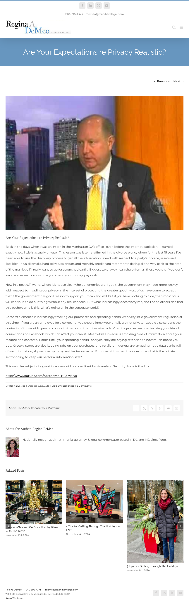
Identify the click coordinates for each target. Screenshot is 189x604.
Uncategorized (66, 385)
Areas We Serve (14, 598)
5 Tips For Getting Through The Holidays (152, 566)
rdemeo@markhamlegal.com (105, 14)
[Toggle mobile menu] (181, 27)
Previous (163, 81)
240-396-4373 (74, 14)
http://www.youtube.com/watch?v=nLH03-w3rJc (41, 376)
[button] (8, 526)
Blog (54, 385)
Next (177, 81)
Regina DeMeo (17, 385)
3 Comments (84, 385)
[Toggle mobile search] (174, 27)
